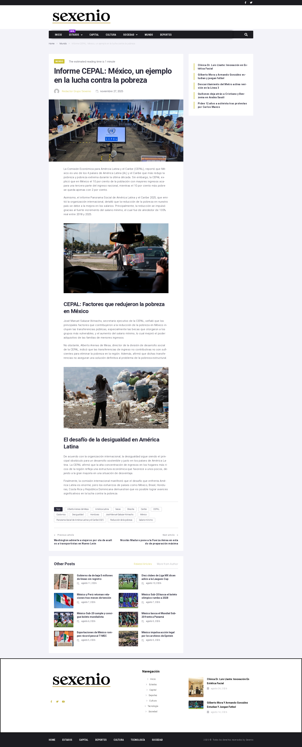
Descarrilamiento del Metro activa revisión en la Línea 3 (222, 86)
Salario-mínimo (146, 520)
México (143, 514)
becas (118, 509)
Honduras (94, 514)
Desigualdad (78, 514)
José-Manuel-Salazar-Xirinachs (120, 514)
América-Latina (102, 509)
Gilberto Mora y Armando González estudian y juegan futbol (222, 76)
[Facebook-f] (245, 2)
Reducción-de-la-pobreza (121, 520)
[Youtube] (63, 701)
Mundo (63, 43)
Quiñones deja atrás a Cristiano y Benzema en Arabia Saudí (221, 95)
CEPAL (156, 509)
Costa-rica (61, 514)
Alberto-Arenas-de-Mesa (78, 509)
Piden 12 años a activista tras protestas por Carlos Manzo (222, 105)
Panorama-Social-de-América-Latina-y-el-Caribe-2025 (80, 520)
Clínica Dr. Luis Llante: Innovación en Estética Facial (223, 67)
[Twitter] (251, 2)
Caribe (144, 509)
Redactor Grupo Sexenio (76, 91)
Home (52, 43)
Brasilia (130, 509)
